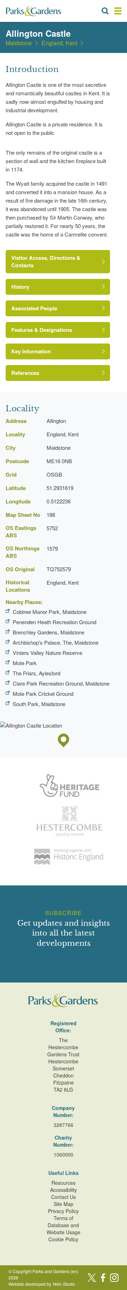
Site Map (63, 1203)
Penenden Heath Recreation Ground (54, 622)
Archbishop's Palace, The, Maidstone (55, 642)
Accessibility (63, 1189)
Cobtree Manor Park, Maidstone (49, 611)
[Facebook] (103, 1277)
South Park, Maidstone (39, 703)
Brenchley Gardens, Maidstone (48, 632)
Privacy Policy (63, 1210)
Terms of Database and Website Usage (63, 1225)
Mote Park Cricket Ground (43, 693)
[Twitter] (91, 1277)
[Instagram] (114, 1277)
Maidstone (19, 43)
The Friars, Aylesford (36, 673)
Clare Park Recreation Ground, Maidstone (61, 683)
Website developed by (41, 1284)
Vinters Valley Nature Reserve (47, 652)
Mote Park (25, 663)
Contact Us (63, 1196)
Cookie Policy (63, 1239)
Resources (63, 1182)
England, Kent (59, 43)
